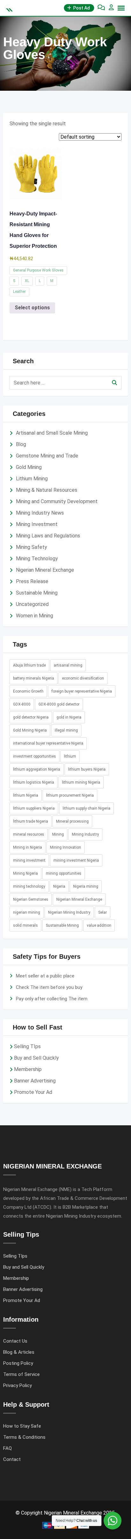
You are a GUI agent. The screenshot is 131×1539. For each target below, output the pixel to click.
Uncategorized (32, 604)
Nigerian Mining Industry (69, 912)
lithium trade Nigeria (30, 821)
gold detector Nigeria (31, 717)
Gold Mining (29, 467)
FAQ (7, 1448)
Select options (32, 308)
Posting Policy (18, 1363)
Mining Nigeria (25, 873)
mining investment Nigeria (76, 860)
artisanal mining (68, 665)
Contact (12, 1459)
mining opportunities (63, 873)
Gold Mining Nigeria (30, 730)
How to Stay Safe (22, 1426)
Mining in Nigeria (27, 847)
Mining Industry (85, 834)
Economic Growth (28, 691)
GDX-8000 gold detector (58, 704)
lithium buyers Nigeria (87, 769)
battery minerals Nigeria (33, 678)
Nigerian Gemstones (30, 899)
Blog (21, 444)
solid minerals (25, 925)
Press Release (32, 581)
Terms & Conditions (24, 1437)
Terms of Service (21, 1374)
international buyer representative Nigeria (48, 743)
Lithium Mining (32, 479)
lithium (70, 756)
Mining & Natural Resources (46, 490)
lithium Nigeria (25, 795)
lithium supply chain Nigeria (86, 808)
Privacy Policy (17, 1385)
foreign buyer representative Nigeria (82, 691)
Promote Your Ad (33, 1092)
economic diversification (83, 678)
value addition (99, 925)
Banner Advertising (35, 1081)
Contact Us (15, 1341)
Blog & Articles (18, 1352)
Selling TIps (27, 1046)
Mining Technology (37, 559)
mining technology (29, 886)
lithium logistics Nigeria (33, 782)
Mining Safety (31, 547)
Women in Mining (34, 616)
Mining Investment (37, 524)
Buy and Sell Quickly (36, 1058)
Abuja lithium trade (29, 665)
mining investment (29, 860)
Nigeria (59, 886)
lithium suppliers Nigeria (34, 808)
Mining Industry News (40, 513)
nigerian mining (26, 912)
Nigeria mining (85, 886)
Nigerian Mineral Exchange (45, 570)
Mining (58, 834)
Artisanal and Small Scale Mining (52, 433)
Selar (102, 912)
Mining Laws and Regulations (48, 536)
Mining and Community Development (57, 501)
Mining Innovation (65, 847)
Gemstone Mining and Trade (47, 456)
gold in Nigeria (69, 717)
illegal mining (66, 730)
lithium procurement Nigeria (70, 795)
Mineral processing (72, 821)
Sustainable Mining (37, 593)
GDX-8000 (22, 704)
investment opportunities (34, 756)
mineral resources (28, 834)
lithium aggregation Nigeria (36, 769)
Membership (28, 1069)
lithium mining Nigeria (81, 782)
